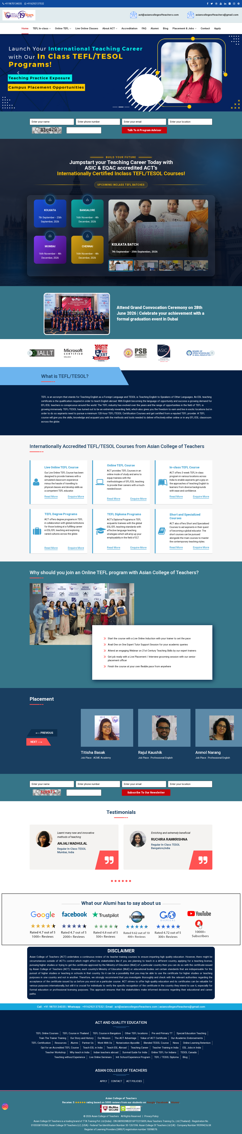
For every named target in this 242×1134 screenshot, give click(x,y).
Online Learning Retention (197, 1042)
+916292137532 (35, 3)
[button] (18, 73)
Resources (61, 1042)
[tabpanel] (74, 852)
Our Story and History (82, 1038)
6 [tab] (130, 881)
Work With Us (105, 1042)
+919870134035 (13, 3)
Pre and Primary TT (162, 1033)
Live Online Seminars (100, 1057)
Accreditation (129, 28)
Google (151, 1102)
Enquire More (76, 496)
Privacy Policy (151, 1116)
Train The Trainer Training (52, 1038)
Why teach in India (79, 1052)
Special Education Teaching (191, 1033)
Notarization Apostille (128, 1042)
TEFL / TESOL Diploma (166, 1057)
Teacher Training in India (165, 1047)
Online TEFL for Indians (163, 1052)
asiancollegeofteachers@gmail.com (217, 14)
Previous (30, 353)
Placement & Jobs (183, 28)
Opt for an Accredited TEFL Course (60, 1047)
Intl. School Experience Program (133, 1057)
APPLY (103, 1081)
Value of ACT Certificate (153, 1038)
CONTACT (116, 1081)
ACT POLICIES (134, 1081)
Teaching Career (139, 1047)
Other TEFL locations (136, 1033)
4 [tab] (123, 881)
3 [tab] (119, 881)
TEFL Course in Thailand (76, 1033)
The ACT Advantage (125, 1038)
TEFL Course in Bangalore (107, 1033)
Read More (51, 496)
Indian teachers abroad (106, 1052)
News (176, 1042)
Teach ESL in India (93, 1047)
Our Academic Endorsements (187, 1038)
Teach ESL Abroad (117, 1047)
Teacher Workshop (55, 1052)
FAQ (144, 28)
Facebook (162, 1102)
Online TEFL (62, 28)
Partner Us (88, 1042)
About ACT (108, 28)
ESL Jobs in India (192, 1047)
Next (212, 353)
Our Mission (104, 1038)
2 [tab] (116, 881)
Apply (217, 28)
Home (25, 28)
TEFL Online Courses (47, 1033)
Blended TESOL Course (156, 1042)
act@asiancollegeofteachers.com (158, 14)
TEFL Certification (41, 1042)
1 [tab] (112, 881)
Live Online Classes (86, 28)
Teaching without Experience (69, 1057)
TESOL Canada (188, 1052)
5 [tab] (126, 881)
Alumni (155, 28)
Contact (205, 28)
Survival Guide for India (134, 1052)
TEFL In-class (40, 28)
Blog (165, 28)
